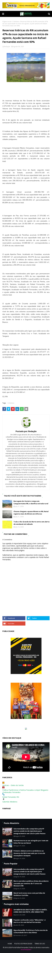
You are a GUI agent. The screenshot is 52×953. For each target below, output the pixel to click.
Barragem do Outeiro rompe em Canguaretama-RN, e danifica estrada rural (31, 502)
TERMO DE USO (40, 944)
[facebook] (13, 618)
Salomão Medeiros (9, 802)
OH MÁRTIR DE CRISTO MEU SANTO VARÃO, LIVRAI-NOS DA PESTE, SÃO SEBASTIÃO (30, 911)
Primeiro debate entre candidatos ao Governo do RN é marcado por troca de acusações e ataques (29, 853)
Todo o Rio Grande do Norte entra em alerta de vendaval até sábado (31, 523)
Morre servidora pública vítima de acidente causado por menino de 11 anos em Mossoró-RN (31, 883)
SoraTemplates (26, 950)
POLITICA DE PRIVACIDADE (23, 944)
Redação (7, 47)
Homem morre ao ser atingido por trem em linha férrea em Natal (31, 841)
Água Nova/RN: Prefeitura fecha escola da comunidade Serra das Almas (31, 931)
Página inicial (6, 22)
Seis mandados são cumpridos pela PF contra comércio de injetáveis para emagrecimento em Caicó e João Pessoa (29, 831)
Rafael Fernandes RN (10, 797)
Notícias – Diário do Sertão (13, 785)
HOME (10, 944)
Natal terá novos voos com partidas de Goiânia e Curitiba (29, 894)
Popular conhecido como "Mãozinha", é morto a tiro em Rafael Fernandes (29, 921)
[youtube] (13, 623)
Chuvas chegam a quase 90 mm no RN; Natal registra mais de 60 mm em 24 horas (31, 512)
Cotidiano (15, 22)
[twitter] (38, 618)
